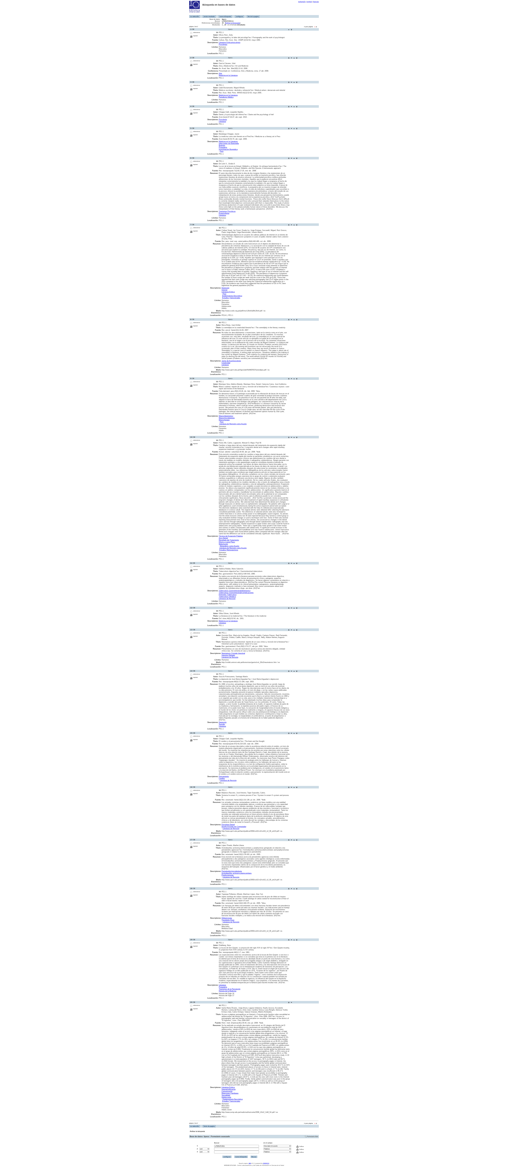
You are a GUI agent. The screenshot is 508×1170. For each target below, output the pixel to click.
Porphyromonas (228, 875)
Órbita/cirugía (227, 918)
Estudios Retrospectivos (228, 550)
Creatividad (226, 363)
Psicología (223, 120)
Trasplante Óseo (228, 920)
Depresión (225, 288)
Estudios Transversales (231, 298)
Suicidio (222, 724)
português (301, 2)
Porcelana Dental (228, 825)
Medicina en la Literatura (228, 75)
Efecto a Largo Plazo (227, 542)
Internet (224, 290)
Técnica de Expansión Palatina (231, 536)
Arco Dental (223, 538)
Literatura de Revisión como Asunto (233, 424)
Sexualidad (226, 1095)
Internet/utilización (229, 1089)
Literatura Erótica (228, 292)
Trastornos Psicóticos (227, 211)
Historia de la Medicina (227, 991)
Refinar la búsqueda (232, 23)
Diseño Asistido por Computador (234, 827)
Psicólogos (223, 44)
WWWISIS (266, 1163)
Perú (221, 151)
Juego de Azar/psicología (231, 361)
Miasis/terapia (224, 420)
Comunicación (227, 1091)
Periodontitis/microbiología (232, 871)
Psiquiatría (223, 147)
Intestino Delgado (228, 655)
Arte (220, 73)
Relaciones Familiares (230, 1093)
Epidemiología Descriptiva (232, 296)
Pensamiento (224, 776)
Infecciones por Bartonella (229, 143)
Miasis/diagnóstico (226, 416)
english (309, 2)
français (316, 2)
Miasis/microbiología (227, 418)
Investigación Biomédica (228, 149)
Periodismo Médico (226, 97)
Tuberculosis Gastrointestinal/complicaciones (236, 593)
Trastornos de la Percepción (229, 989)
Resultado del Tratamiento (229, 540)
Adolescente (226, 1097)
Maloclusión (223, 544)
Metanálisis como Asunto (229, 546)
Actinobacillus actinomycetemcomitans (237, 873)
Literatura (222, 122)
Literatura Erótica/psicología (229, 42)
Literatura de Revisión (227, 599)
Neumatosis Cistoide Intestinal (233, 653)
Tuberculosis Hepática (227, 597)
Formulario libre (312, 1136)
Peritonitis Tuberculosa (227, 595)
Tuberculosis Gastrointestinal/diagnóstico (234, 591)
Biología (222, 145)
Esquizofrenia (224, 213)
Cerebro (222, 778)
